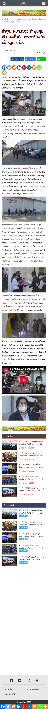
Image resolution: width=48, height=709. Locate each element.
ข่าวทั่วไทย (6, 19)
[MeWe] (29, 67)
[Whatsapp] (39, 67)
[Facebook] (4, 67)
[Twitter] (9, 67)
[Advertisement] (24, 593)
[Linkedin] (19, 67)
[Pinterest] (24, 67)
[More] (4, 72)
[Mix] (34, 67)
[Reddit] (14, 67)
